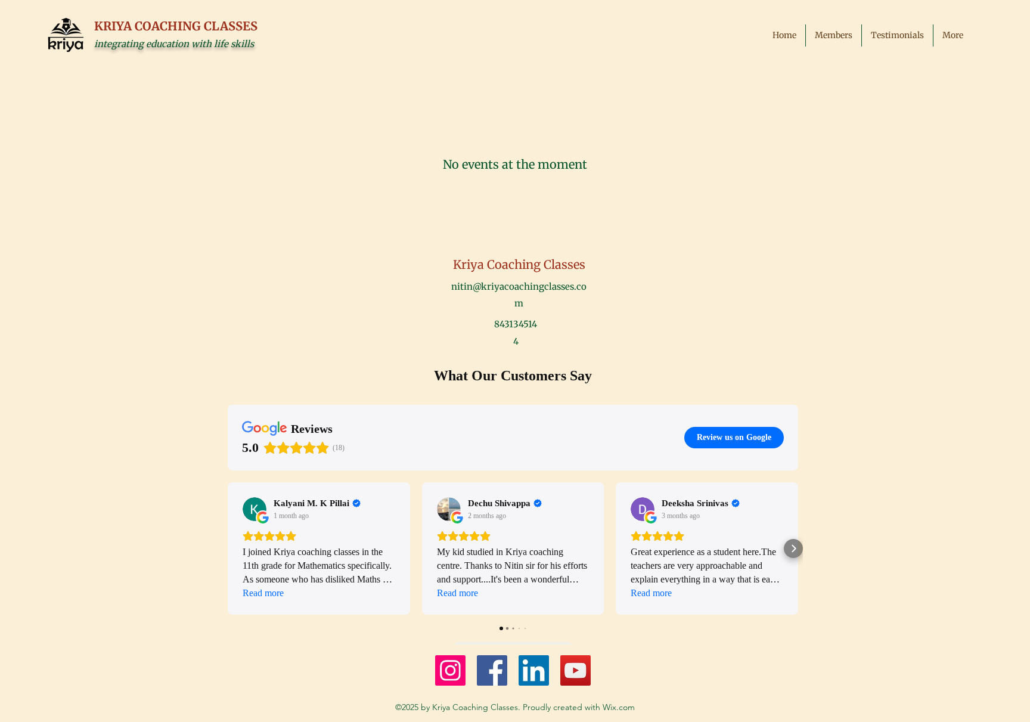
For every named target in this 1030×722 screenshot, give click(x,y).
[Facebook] (492, 670)
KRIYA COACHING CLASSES (176, 25)
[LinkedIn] (534, 670)
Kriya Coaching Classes (519, 264)
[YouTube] (575, 670)
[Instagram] (450, 670)
